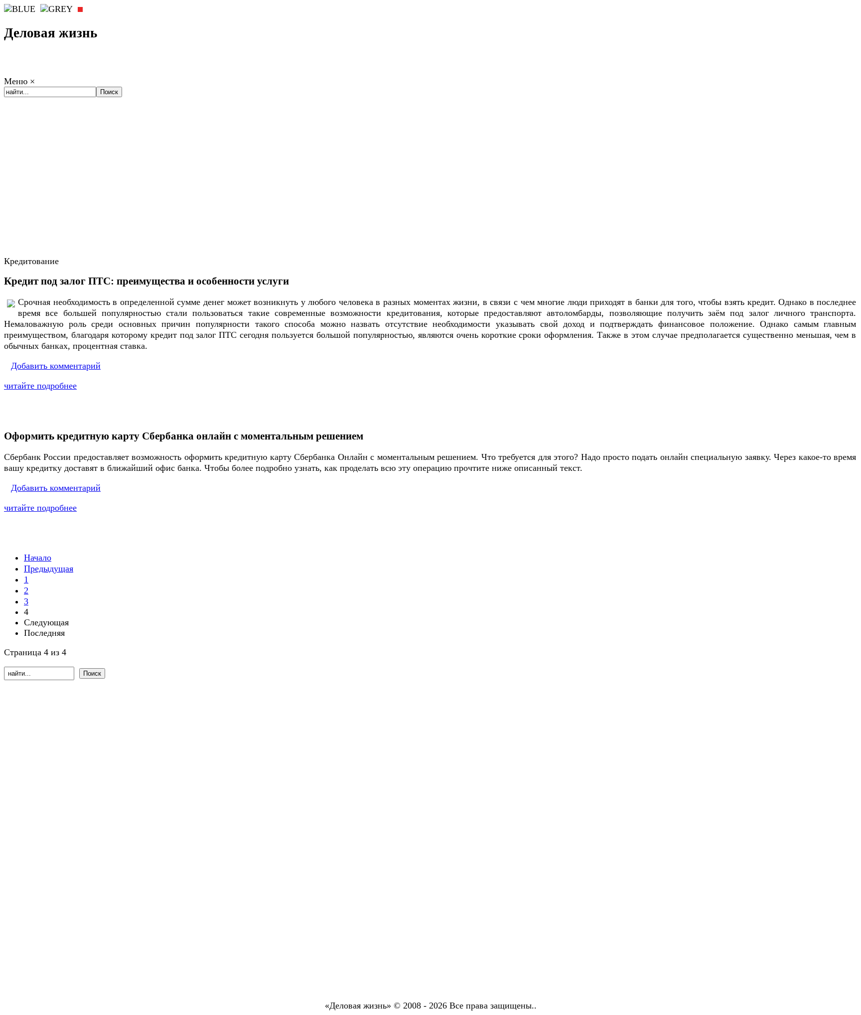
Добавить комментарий (56, 366)
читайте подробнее (40, 386)
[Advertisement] (430, 185)
